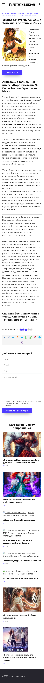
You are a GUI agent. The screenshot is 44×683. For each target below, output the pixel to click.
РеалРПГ (29, 13)
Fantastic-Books (9, 13)
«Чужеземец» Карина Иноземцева (20, 578)
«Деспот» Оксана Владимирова (19, 520)
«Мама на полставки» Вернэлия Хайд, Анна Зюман (19, 501)
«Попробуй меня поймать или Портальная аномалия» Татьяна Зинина (19, 657)
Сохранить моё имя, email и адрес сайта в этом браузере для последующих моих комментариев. (23, 403)
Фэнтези (20, 13)
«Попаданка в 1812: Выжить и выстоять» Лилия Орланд (17, 541)
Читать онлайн (12, 73)
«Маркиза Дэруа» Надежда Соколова (22, 561)
